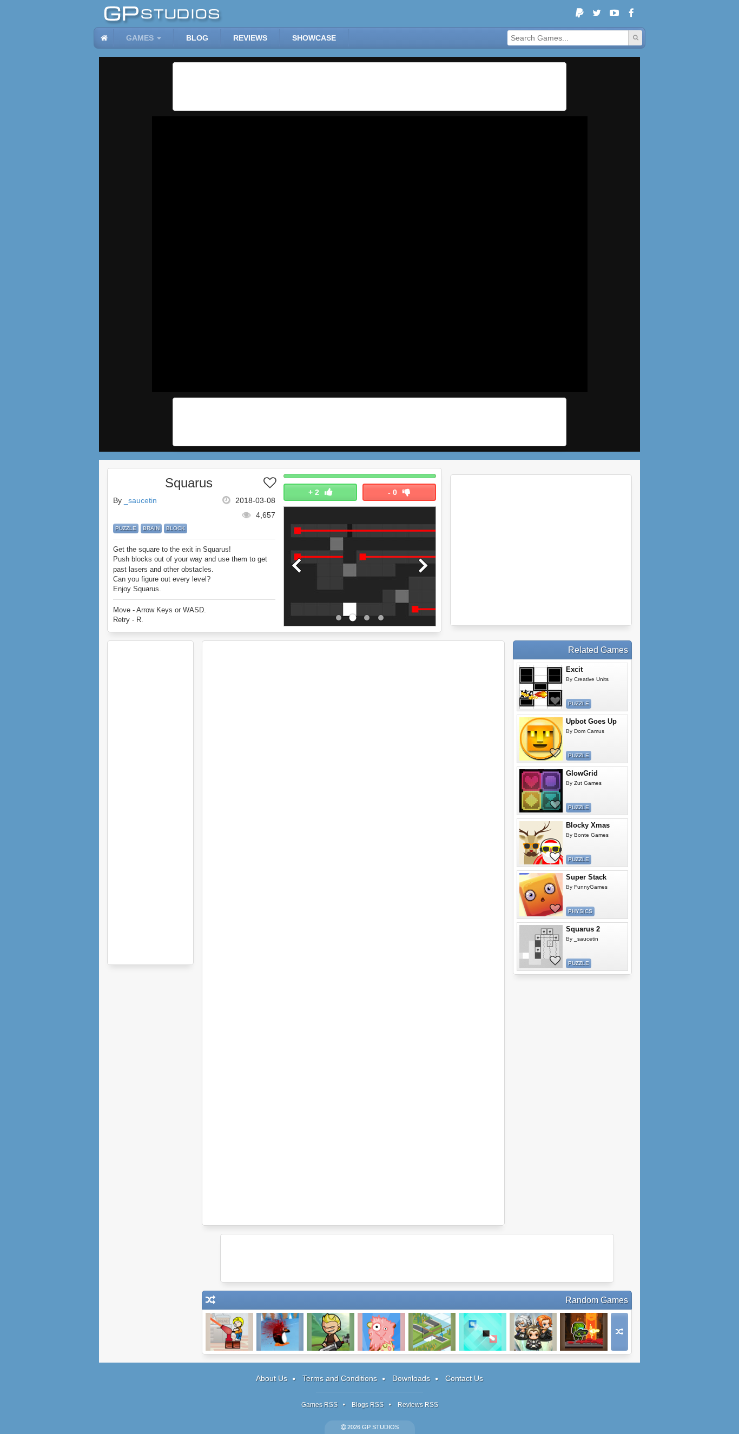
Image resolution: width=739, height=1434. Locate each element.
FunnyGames (591, 887)
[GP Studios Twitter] (596, 13)
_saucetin (140, 500)
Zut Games (588, 783)
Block (175, 528)
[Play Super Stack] (541, 894)
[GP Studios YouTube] (614, 13)
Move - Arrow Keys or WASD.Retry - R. (159, 615)
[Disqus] (353, 790)
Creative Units (591, 679)
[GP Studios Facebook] (631, 13)
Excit (574, 669)
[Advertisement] (369, 86)
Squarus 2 (583, 929)
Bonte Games (591, 835)
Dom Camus (589, 731)
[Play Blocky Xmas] (541, 842)
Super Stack (586, 877)
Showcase (314, 38)
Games (140, 38)
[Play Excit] (541, 687)
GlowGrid (582, 773)
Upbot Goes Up (591, 721)
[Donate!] (579, 13)
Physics (580, 911)
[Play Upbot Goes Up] (541, 739)
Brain (151, 528)
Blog (197, 38)
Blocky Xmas (588, 825)
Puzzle (125, 528)
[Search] (635, 37)
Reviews (250, 38)
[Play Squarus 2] (541, 946)
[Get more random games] (619, 1332)
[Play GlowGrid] (541, 790)
